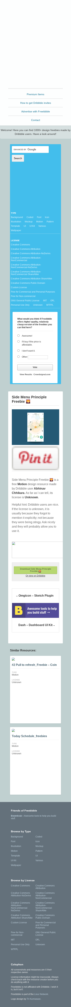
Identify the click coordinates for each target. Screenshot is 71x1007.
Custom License (19, 287)
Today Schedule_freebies (29, 736)
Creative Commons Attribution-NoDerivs (30, 253)
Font (39, 217)
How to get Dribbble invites (35, 102)
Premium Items (35, 94)
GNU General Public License (25, 300)
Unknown (38, 305)
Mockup (29, 221)
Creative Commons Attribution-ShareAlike (31, 278)
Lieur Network (41, 994)
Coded (30, 217)
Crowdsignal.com (41, 374)
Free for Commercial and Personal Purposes (33, 292)
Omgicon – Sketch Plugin (36, 595)
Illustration (16, 221)
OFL (52, 300)
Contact (35, 120)
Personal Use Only (20, 305)
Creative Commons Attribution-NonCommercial (26, 259)
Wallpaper (16, 230)
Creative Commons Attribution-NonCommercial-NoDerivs (26, 266)
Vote (35, 367)
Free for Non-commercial (23, 296)
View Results (26, 374)
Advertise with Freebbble (35, 111)
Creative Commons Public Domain (28, 283)
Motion (39, 221)
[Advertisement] (35, 52)
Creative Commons (20, 244)
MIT (45, 300)
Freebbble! (36, 7)
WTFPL (50, 305)
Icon (47, 217)
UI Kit (32, 226)
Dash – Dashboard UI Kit (35, 625)
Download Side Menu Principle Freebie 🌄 (35, 570)
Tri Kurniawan (34, 999)
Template (15, 226)
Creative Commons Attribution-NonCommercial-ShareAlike (26, 273)
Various (42, 226)
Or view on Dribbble (35, 575)
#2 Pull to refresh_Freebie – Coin (34, 664)
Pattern (50, 221)
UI (25, 226)
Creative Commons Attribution (25, 249)
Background (17, 217)
